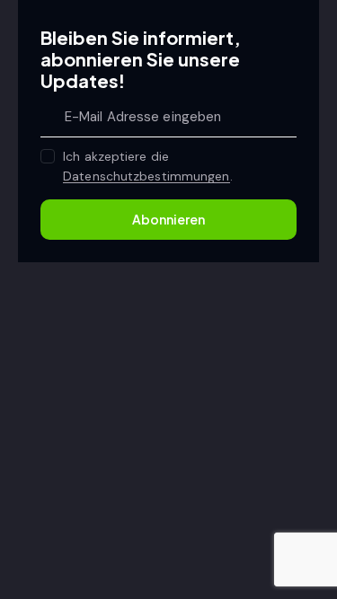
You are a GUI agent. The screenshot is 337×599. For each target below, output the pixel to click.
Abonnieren (168, 219)
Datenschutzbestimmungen (146, 176)
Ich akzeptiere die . (147, 166)
